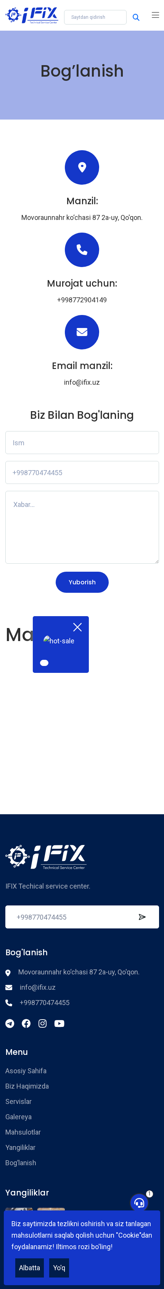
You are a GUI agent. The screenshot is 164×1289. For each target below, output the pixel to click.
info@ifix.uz (82, 382)
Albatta (29, 1268)
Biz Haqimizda (27, 1086)
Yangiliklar (20, 1147)
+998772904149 (82, 300)
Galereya (18, 1117)
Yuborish (82, 582)
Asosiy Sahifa (26, 1071)
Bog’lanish (20, 1163)
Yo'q (59, 1268)
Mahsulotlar (23, 1132)
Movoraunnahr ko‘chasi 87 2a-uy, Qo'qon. (82, 217)
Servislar (18, 1101)
